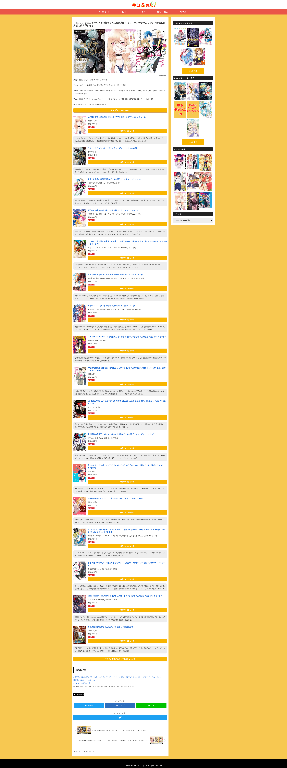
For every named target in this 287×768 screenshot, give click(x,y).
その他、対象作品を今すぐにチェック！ (120, 659)
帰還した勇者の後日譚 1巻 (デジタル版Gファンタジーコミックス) (114, 179)
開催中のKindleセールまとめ (84, 680)
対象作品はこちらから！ (120, 110)
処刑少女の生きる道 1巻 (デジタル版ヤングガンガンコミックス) (113, 210)
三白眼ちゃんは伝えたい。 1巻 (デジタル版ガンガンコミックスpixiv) (115, 498)
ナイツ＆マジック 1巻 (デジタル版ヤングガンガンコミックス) (112, 306)
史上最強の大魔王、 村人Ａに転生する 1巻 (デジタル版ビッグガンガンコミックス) (121, 434)
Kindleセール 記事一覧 (81, 683)
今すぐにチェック (128, 131)
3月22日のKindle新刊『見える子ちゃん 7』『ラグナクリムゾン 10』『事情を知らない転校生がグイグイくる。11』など (118, 677)
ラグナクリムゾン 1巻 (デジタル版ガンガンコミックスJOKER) (113, 148)
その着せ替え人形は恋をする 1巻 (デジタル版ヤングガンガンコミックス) (117, 117)
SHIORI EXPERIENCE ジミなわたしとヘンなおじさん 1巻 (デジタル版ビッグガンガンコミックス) (127, 337)
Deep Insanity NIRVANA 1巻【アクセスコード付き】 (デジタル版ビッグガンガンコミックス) (125, 596)
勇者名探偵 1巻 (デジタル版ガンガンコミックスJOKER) (110, 627)
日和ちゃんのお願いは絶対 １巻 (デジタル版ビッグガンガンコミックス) (116, 274)
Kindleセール (79, 694)
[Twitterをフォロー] (120, 717)
